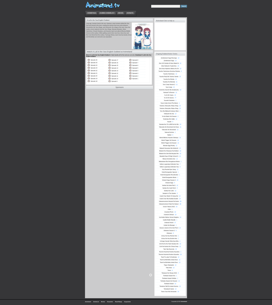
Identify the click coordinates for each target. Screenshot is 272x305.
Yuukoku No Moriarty (170, 82)
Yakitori (170, 135)
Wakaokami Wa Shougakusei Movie (170, 161)
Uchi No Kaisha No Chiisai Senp (170, 246)
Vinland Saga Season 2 (170, 180)
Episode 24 (94, 65)
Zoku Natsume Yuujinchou (170, 66)
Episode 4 (135, 70)
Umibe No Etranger (170, 225)
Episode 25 (94, 62)
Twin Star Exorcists (170, 249)
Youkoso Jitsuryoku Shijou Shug (170, 106)
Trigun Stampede (170, 265)
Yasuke (170, 121)
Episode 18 (94, 81)
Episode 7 (135, 63)
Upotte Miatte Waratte (170, 220)
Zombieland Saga (170, 60)
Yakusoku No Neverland (170, 129)
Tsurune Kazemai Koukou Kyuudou (170, 252)
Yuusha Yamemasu (170, 74)
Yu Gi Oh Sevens (170, 98)
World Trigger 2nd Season (170, 143)
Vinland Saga (170, 183)
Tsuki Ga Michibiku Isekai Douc (170, 260)
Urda (170, 209)
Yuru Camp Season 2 (170, 84)
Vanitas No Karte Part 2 (170, 185)
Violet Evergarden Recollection (170, 175)
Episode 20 (94, 76)
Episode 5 (135, 68)
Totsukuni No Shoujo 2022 (170, 273)
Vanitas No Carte (170, 190)
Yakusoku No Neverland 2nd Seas (170, 127)
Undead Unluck (170, 222)
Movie (120, 13)
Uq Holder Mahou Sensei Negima (170, 217)
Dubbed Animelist (107, 13)
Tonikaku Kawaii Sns (170, 275)
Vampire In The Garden (170, 193)
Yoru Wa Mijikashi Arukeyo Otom (170, 111)
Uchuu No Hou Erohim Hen (170, 238)
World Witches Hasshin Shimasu (170, 137)
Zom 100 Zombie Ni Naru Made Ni (170, 63)
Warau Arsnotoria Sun (170, 159)
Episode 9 (114, 81)
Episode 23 (94, 68)
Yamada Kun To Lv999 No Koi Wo (170, 124)
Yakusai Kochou (170, 132)
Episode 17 (115, 60)
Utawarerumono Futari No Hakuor (170, 204)
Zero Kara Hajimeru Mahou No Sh (170, 68)
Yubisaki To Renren (170, 92)
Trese (170, 270)
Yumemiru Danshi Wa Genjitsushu (170, 90)
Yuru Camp (170, 87)
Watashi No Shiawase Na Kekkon (170, 151)
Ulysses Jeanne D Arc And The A (170, 228)
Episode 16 (115, 63)
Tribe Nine (170, 267)
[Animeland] (102, 9)
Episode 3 (135, 73)
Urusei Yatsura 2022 (170, 206)
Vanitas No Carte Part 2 (170, 188)
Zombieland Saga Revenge (170, 58)
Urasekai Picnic (170, 212)
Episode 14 (115, 68)
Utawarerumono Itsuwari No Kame (170, 201)
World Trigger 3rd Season (170, 140)
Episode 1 (135, 78)
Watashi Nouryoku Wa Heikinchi (170, 148)
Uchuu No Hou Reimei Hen (170, 236)
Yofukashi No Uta (170, 113)
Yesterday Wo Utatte (170, 119)
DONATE (130, 13)
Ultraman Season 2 (170, 230)
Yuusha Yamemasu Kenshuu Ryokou (170, 71)
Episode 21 (94, 73)
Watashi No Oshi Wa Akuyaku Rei (170, 153)
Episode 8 (135, 60)
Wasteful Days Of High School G (170, 156)
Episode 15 (115, 65)
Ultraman (170, 233)
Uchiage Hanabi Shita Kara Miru (170, 241)
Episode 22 (94, 70)
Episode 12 (115, 73)
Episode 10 (115, 78)
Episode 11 (115, 76)
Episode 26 (94, 60)
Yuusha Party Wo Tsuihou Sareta (170, 76)
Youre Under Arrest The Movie (170, 103)
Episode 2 (135, 76)
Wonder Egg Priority (170, 145)
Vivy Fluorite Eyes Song (170, 169)
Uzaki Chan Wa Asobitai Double (170, 198)
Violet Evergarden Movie (170, 177)
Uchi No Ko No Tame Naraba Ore (170, 244)
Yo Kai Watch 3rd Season (170, 116)
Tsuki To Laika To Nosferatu (170, 257)
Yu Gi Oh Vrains (170, 95)
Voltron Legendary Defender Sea (170, 164)
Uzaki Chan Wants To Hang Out (170, 196)
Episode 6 (135, 65)
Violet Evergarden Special (170, 172)
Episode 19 (94, 78)
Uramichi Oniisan (170, 214)
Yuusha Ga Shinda (170, 79)
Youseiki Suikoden (170, 100)
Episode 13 (115, 70)
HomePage (92, 13)
